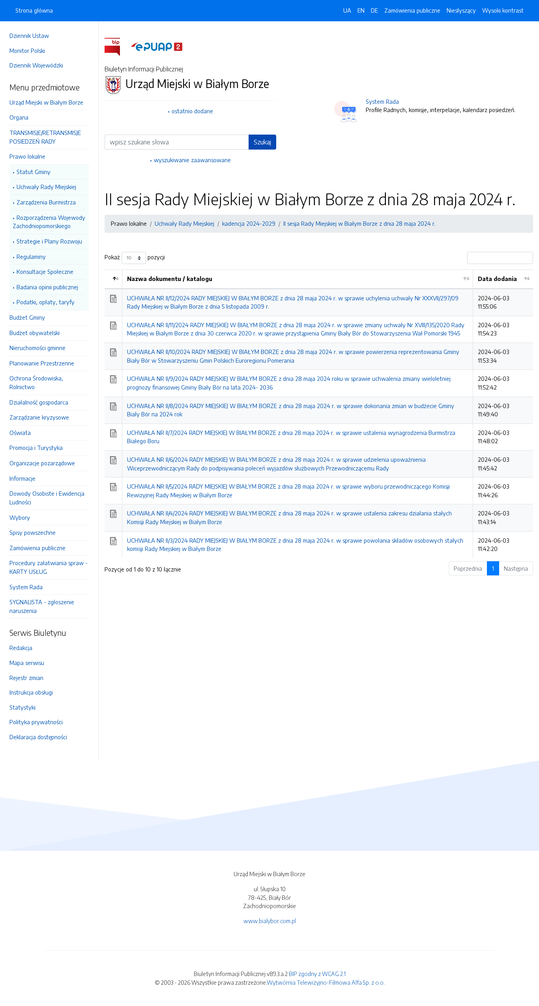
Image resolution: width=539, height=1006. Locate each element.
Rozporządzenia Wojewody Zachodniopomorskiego (49, 222)
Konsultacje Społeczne (45, 271)
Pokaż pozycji (135, 256)
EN (361, 10)
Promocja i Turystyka (36, 447)
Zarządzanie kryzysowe (39, 417)
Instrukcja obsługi (31, 692)
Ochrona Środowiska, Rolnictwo (36, 382)
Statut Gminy (34, 171)
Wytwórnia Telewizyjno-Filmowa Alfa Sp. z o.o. (326, 982)
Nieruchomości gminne (37, 347)
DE (374, 10)
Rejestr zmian (26, 677)
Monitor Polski (27, 50)
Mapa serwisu (26, 662)
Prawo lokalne (27, 156)
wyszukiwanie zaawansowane (192, 159)
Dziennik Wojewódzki (36, 65)
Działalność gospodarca (38, 402)
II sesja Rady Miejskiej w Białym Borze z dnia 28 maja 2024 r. (359, 223)
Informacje (22, 478)
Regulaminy (31, 256)
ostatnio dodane (192, 110)
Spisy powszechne (32, 532)
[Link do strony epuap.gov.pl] (156, 46)
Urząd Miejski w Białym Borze (46, 102)
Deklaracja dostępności (38, 736)
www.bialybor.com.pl (269, 920)
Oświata (20, 432)
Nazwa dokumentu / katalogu (169, 278)
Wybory (19, 517)
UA (347, 10)
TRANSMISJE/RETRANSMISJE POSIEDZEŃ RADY (45, 137)
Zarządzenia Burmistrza (46, 202)
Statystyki (22, 707)
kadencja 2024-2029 (248, 223)
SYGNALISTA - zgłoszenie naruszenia (41, 606)
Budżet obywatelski (34, 332)
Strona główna (34, 10)
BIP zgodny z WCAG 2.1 (317, 973)
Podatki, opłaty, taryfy (46, 301)
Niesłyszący (461, 10)
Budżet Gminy (27, 317)
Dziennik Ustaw (29, 35)
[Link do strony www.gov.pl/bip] (117, 46)
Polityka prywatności (36, 721)
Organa (18, 117)
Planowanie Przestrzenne (41, 363)
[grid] (319, 414)
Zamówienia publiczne (37, 547)
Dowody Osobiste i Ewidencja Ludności (46, 498)
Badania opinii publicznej (47, 286)
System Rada (26, 586)
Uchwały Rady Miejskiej (46, 186)
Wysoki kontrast (503, 10)
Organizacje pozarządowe (42, 462)
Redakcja (20, 647)
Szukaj (262, 142)
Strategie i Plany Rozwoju (49, 241)
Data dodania (497, 278)
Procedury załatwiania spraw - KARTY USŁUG (48, 567)
